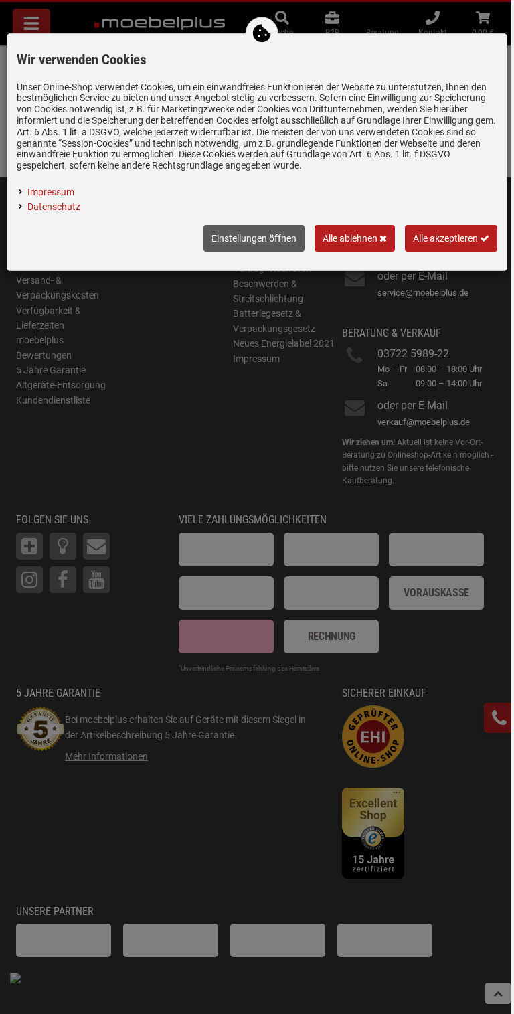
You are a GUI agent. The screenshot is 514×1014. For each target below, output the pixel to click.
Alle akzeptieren (446, 238)
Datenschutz (53, 206)
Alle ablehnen (351, 238)
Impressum (50, 192)
